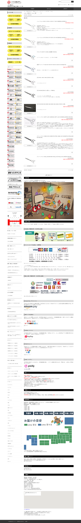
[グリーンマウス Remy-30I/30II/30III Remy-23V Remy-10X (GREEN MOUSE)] (30, 160)
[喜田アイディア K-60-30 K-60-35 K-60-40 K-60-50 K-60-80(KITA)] (30, 68)
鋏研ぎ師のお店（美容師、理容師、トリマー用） (15, 6)
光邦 (8, 423)
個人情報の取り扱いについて (12, 521)
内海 (8, 402)
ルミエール (9, 387)
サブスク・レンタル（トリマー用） (13, 371)
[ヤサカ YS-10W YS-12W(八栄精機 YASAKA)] (30, 55)
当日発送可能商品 (15, 23)
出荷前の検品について (11, 238)
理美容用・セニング (35, 11)
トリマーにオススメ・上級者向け (13, 353)
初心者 (12, 20)
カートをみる (71, 4)
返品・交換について (11, 245)
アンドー (9, 433)
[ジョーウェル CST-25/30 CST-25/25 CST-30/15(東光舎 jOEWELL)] (30, 41)
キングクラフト (10, 384)
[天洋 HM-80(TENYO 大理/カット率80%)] (30, 94)
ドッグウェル (10, 448)
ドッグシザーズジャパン (11, 428)
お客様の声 (65, 8)
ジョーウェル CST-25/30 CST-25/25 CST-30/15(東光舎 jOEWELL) (51, 37)
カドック (9, 451)
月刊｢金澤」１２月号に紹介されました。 (14, 270)
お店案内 (26, 521)
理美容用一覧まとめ (29, 11)
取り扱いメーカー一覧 (11, 230)
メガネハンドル (41, 11)
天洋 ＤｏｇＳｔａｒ (11, 446)
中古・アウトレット (11, 331)
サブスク (9, 368)
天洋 (8, 410)
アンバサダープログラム (11, 319)
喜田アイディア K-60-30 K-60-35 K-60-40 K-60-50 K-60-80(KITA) (51, 64)
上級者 (19, 20)
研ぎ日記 (9, 308)
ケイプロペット (10, 456)
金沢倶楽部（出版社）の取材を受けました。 (14, 267)
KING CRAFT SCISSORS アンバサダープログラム (14, 327)
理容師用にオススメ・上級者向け (13, 343)
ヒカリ (9, 389)
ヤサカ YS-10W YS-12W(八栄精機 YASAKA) (47, 51)
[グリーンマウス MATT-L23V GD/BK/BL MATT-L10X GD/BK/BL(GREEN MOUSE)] (30, 120)
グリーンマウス (10, 415)
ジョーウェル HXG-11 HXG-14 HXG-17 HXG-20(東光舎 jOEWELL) (52, 21)
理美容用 (11, 62)
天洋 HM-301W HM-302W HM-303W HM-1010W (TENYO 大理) (51, 104)
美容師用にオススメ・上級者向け (13, 348)
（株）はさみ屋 (70, 521)
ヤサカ (9, 405)
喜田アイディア (10, 407)
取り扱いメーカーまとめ (11, 233)
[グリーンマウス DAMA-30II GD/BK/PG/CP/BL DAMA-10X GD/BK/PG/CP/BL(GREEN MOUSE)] (30, 140)
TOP (16, 8)
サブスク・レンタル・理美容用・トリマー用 (14, 377)
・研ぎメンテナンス (11, 169)
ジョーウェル (10, 400)
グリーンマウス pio (10, 430)
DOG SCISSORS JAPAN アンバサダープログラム (14, 323)
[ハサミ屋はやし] (14, 4)
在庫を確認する (29, 30)
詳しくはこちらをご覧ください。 (30, 386)
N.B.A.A (9, 392)
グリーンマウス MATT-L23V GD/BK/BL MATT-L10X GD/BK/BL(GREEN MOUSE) (55, 117)
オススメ (9, 340)
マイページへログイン (63, 4)
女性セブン (9, 284)
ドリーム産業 (10, 453)
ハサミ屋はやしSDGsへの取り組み (13, 363)
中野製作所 (9, 443)
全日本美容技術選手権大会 (12, 311)
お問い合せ (49, 8)
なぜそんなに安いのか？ (11, 253)
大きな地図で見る (27, 509)
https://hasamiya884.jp (35, 488)
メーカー (9, 381)
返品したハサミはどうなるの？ (12, 259)
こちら (28, 461)
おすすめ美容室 (10, 292)
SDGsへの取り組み (11, 360)
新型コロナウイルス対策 (11, 316)
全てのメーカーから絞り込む (14, 15)
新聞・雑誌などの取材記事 (12, 263)
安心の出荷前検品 (10, 241)
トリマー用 (18, 62)
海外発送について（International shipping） (14, 303)
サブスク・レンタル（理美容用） (13, 373)
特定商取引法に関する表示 (20, 521)
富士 (8, 397)
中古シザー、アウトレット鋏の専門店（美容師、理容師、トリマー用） (14, 335)
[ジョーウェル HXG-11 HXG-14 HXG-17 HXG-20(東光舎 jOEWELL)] (30, 25)
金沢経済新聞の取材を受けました (13, 272)
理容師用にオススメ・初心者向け (13, 345)
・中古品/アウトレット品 (12, 184)
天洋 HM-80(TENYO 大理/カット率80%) (46, 90)
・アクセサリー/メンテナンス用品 (14, 177)
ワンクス (9, 438)
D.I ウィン (9, 461)
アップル (9, 425)
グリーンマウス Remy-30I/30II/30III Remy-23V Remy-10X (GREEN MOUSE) (54, 156)
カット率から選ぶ (47, 11)
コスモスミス (10, 420)
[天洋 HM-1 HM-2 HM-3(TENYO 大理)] (30, 81)
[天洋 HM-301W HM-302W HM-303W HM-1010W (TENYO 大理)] (30, 108)
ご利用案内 (32, 8)
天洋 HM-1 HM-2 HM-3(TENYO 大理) (45, 77)
